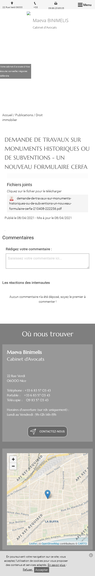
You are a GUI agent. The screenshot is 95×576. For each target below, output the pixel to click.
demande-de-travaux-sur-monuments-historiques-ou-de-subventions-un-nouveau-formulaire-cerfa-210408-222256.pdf (40, 203)
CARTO (82, 543)
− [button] (13, 466)
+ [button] (13, 459)
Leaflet (33, 543)
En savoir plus (57, 565)
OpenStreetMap (50, 543)
